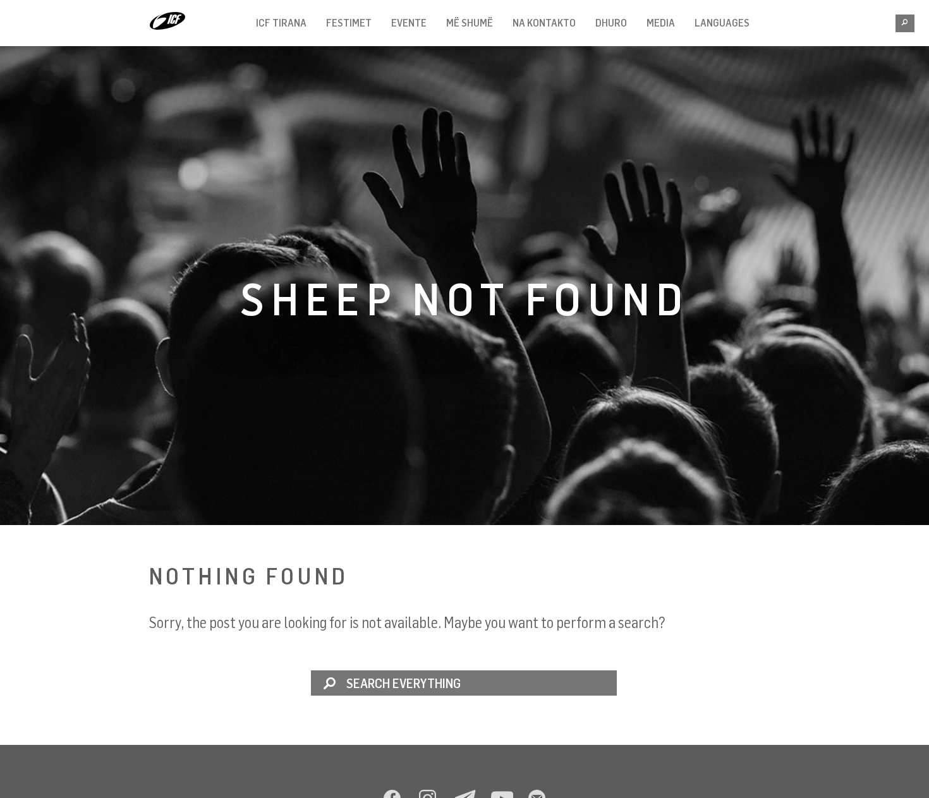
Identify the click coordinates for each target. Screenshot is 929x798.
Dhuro (611, 22)
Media (661, 22)
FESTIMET (349, 22)
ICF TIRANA (281, 22)
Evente (409, 22)
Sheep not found (464, 298)
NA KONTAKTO (544, 22)
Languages (722, 22)
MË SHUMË (469, 22)
